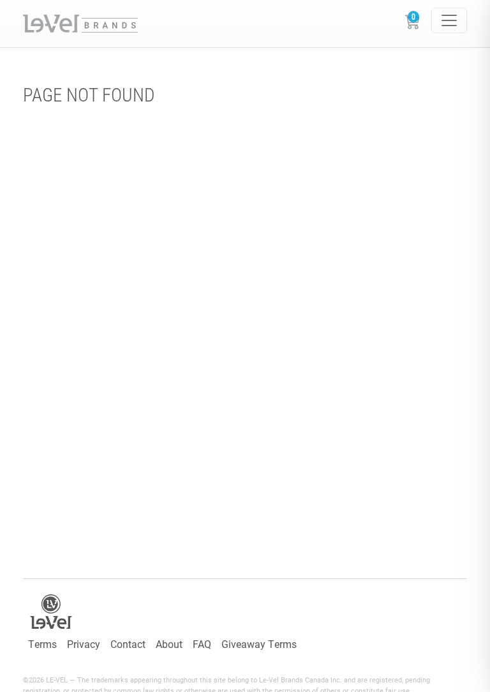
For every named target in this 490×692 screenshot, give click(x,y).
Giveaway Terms (259, 644)
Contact (127, 644)
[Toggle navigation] (449, 20)
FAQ (202, 644)
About (169, 644)
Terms (42, 644)
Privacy (83, 644)
